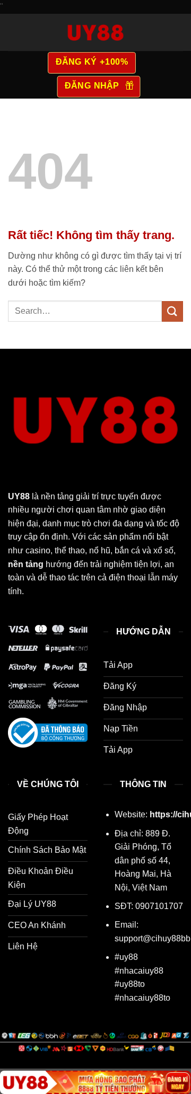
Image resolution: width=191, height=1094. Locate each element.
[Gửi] (172, 311)
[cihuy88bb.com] (95, 32)
